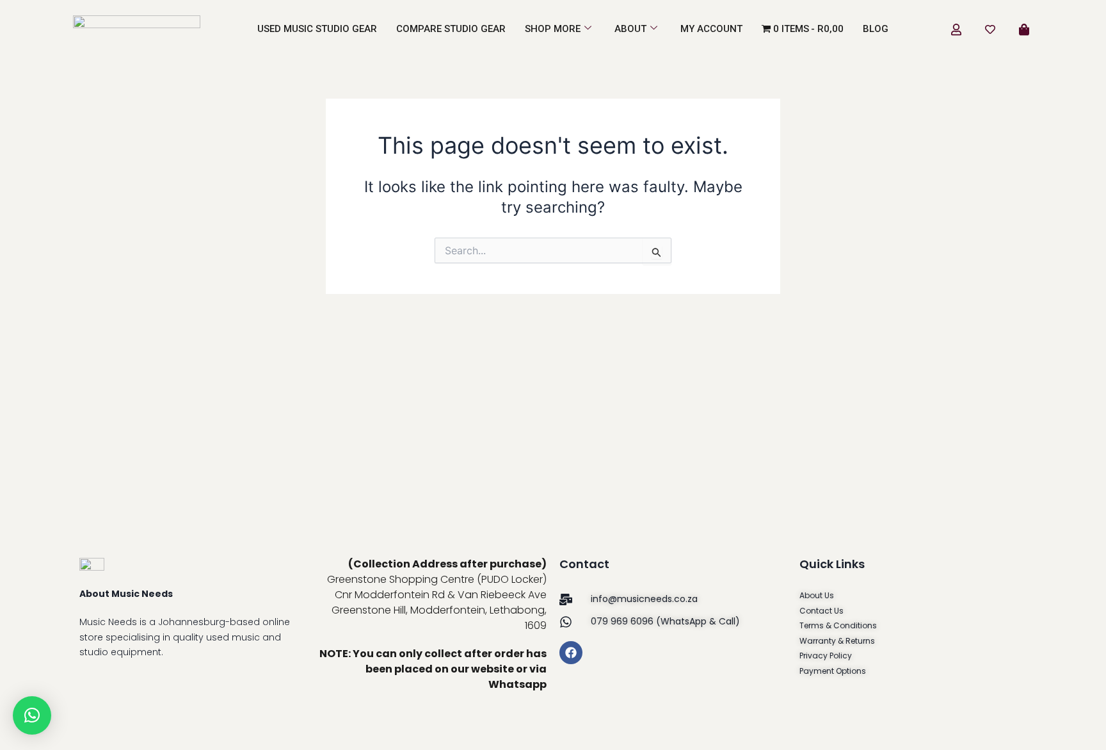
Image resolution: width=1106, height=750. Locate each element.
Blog (875, 29)
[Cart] (1024, 28)
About (630, 29)
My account (711, 29)
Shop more (553, 29)
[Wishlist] (990, 28)
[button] (32, 715)
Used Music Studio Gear (317, 29)
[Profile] (956, 28)
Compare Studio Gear (451, 29)
